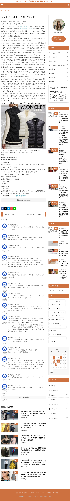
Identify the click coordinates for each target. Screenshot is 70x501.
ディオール (62, 312)
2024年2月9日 (12, 225)
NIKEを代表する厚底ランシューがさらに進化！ (63, 253)
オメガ (52, 315)
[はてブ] (8, 208)
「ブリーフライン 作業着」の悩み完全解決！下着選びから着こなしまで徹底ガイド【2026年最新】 (33, 425)
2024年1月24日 (12, 235)
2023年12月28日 (13, 283)
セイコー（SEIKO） (55, 323)
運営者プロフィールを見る (58, 38)
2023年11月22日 (13, 348)
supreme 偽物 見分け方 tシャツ (19, 196)
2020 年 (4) (54, 413)
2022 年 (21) (54, 404)
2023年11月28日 (13, 316)
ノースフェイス (61, 301)
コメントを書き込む (23, 397)
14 (21, 21)
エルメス (53, 308)
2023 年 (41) (54, 399)
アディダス (53, 312)
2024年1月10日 (12, 256)
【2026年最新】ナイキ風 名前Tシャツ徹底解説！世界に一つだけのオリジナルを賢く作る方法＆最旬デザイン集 (33, 474)
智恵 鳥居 (12, 21)
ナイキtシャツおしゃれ (56, 334)
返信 (17, 225)
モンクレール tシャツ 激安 (57, 95)
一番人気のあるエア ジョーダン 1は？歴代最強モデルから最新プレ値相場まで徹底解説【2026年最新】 (63, 192)
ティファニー (60, 315)
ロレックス (61, 308)
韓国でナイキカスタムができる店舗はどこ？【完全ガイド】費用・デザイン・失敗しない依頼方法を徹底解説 (63, 157)
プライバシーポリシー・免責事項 (43, 492)
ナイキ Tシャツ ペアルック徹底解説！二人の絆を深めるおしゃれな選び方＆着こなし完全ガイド (33, 450)
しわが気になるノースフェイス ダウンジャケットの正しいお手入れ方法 (63, 275)
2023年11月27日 (13, 337)
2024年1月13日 (12, 245)
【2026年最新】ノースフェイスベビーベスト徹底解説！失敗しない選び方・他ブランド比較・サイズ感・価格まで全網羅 (33, 462)
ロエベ (64, 326)
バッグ (53, 61)
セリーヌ (53, 341)
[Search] (68, 5)
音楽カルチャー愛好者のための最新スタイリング (35, 1)
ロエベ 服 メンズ (24, 26)
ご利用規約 (31, 492)
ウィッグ (53, 57)
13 (58, 361)
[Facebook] (2, 208)
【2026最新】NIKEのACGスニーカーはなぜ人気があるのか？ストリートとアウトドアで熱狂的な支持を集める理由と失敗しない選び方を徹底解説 (63, 136)
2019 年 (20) (54, 418)
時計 (52, 69)
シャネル (62, 304)
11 (54, 361)
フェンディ (63, 338)
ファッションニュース (57, 65)
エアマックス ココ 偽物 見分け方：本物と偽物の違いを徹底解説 (63, 118)
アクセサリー (55, 53)
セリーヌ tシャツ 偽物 (56, 93)
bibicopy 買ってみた (26, 28)
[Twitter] (5, 208)
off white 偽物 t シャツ (56, 91)
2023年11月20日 (13, 358)
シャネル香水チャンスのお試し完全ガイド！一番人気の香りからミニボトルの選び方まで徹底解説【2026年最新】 (63, 210)
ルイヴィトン (54, 304)
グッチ (52, 319)
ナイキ (52, 301)
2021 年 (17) (54, 409)
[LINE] (14, 208)
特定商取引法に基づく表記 (21, 492)
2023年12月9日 (12, 304)
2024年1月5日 (12, 273)
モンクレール (60, 319)
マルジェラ (53, 330)
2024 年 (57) (54, 395)
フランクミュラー (55, 326)
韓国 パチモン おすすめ (63, 244)
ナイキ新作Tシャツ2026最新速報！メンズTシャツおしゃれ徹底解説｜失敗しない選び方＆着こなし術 (33, 413)
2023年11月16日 (13, 375)
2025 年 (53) (54, 390)
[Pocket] (11, 208)
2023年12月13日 (13, 293)
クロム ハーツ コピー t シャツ (58, 94)
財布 (52, 77)
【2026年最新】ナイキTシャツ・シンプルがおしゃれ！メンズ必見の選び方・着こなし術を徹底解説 (33, 438)
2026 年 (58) (54, 386)
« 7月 (51, 372)
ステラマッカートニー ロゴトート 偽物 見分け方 (63, 263)
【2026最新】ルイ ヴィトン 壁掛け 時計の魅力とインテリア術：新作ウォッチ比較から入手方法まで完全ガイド (63, 175)
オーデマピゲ (54, 338)
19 (56, 364)
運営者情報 (55, 492)
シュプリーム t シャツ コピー (58, 96)
